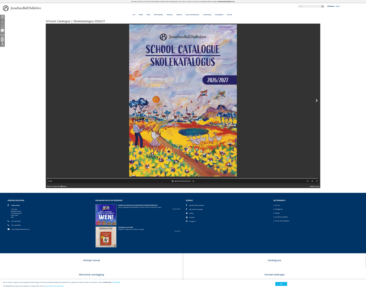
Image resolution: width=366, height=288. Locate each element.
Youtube (192, 217)
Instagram (192, 221)
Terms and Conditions (282, 221)
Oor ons (277, 205)
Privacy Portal (59, 286)
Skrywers (170, 15)
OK (281, 284)
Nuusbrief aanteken (281, 217)
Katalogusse (219, 15)
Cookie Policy (107, 282)
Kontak (229, 15)
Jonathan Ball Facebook (196, 205)
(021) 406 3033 (15, 221)
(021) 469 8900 (15, 225)
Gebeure (179, 15)
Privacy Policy (49, 286)
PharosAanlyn (158, 15)
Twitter (191, 213)
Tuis (133, 15)
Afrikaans (330, 6)
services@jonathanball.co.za (20, 229)
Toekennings (207, 15)
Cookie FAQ (116, 282)
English (338, 6)
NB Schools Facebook (196, 209)
